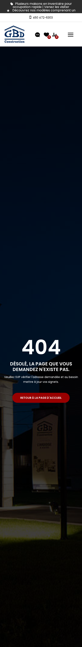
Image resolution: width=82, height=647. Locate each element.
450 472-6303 (42, 18)
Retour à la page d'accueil (41, 398)
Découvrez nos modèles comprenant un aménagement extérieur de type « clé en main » (41, 12)
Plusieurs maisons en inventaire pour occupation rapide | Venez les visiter (42, 5)
